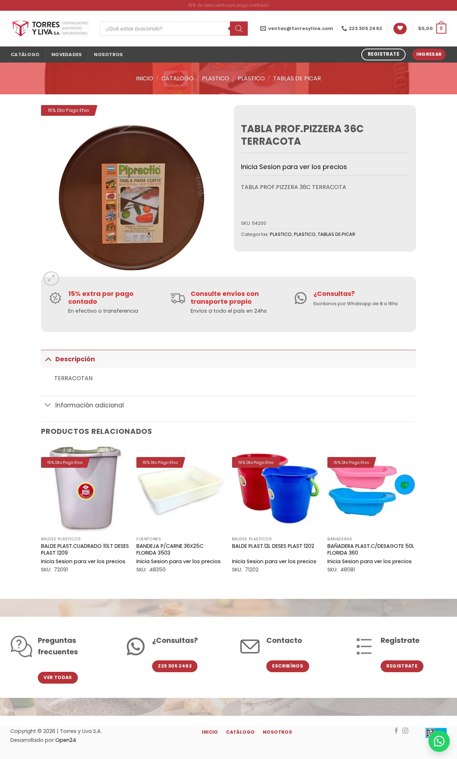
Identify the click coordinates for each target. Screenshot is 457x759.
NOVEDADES (66, 54)
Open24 (65, 740)
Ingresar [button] (429, 54)
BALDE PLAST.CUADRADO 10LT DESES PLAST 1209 (85, 549)
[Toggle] (48, 359)
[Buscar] (239, 28)
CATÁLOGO (25, 54)
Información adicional (89, 405)
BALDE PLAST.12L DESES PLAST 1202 (273, 546)
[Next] (415, 515)
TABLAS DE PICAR (297, 78)
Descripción (75, 359)
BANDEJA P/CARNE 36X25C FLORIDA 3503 (170, 549)
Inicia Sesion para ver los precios (294, 166)
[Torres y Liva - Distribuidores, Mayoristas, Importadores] (50, 28)
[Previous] (41, 515)
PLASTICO (215, 78)
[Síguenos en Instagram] (405, 731)
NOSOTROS (108, 54)
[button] (432, 29)
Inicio (144, 78)
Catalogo (177, 78)
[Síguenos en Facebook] (396, 731)
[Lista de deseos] (400, 29)
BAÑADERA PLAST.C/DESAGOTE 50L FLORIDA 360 (370, 549)
